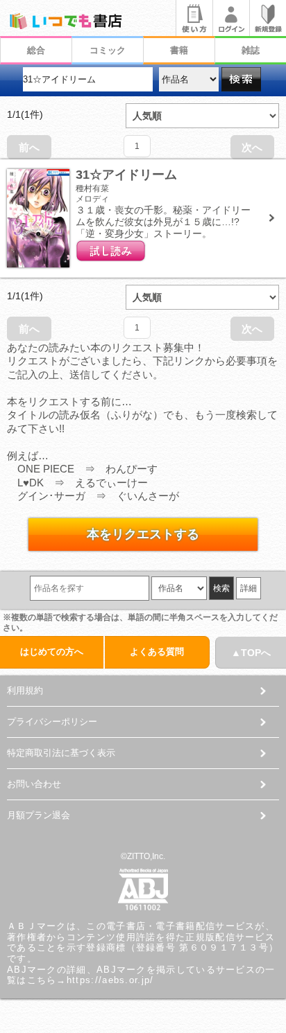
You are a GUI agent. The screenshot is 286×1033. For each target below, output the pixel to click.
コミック (108, 50)
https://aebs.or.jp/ (110, 980)
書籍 (179, 50)
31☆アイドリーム (126, 175)
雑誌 (251, 50)
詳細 (248, 588)
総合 (36, 50)
